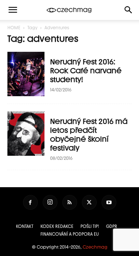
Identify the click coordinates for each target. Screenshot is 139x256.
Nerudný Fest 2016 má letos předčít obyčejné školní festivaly (89, 134)
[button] (128, 10)
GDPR (111, 226)
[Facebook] (30, 202)
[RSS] (69, 202)
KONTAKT (24, 226)
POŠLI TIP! (89, 226)
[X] (89, 202)
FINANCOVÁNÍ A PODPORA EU (69, 234)
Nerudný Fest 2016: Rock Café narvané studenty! (86, 70)
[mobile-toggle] (12, 10)
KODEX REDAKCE (56, 226)
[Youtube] (109, 202)
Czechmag (95, 247)
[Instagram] (50, 202)
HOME (13, 27)
